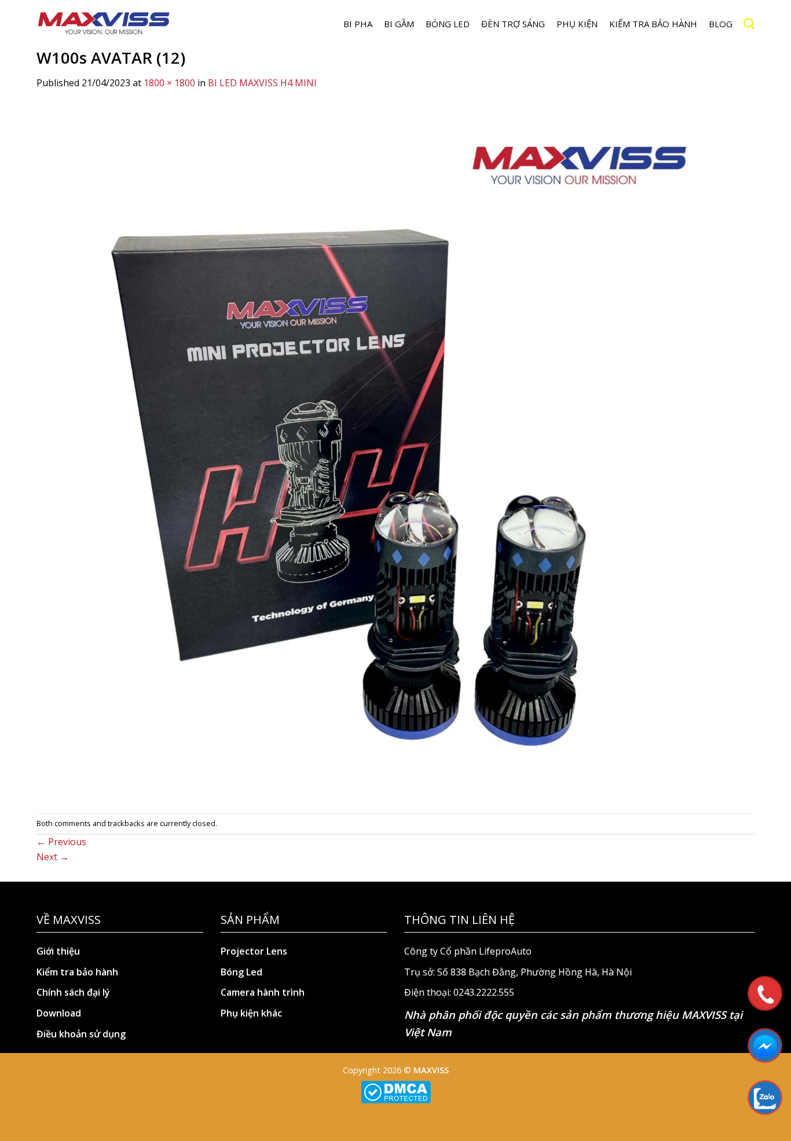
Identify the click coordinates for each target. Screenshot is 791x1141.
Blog (721, 24)
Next (52, 856)
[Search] (749, 23)
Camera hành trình (263, 992)
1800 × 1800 (169, 82)
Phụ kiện (577, 24)
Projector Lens (254, 951)
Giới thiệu (58, 951)
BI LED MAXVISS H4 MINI (262, 82)
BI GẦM (399, 24)
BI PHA (357, 24)
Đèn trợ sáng (513, 24)
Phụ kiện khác (251, 1013)
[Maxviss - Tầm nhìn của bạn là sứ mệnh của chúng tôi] (103, 23)
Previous (61, 841)
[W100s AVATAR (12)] (383, 451)
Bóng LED (448, 24)
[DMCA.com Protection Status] (396, 1091)
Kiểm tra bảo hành (653, 24)
